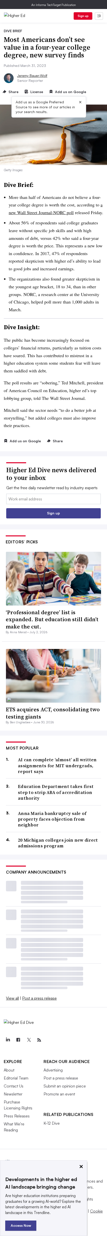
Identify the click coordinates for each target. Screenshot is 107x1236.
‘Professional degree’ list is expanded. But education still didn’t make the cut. (52, 619)
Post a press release (39, 998)
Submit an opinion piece (65, 1085)
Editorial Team (16, 1078)
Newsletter (13, 1093)
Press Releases (17, 1115)
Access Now (21, 1225)
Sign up (83, 16)
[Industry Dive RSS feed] (39, 1040)
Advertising (53, 1070)
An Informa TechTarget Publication (53, 5)
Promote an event (59, 1093)
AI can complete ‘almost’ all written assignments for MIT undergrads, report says (57, 765)
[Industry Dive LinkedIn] (7, 1040)
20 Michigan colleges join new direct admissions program (58, 843)
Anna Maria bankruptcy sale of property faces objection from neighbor (52, 819)
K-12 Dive (52, 1123)
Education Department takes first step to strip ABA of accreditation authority (56, 792)
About (9, 1070)
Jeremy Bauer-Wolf (32, 75)
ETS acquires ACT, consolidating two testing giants (53, 713)
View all (12, 998)
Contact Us (13, 1085)
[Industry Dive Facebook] (18, 1040)
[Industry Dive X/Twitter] (28, 1040)
